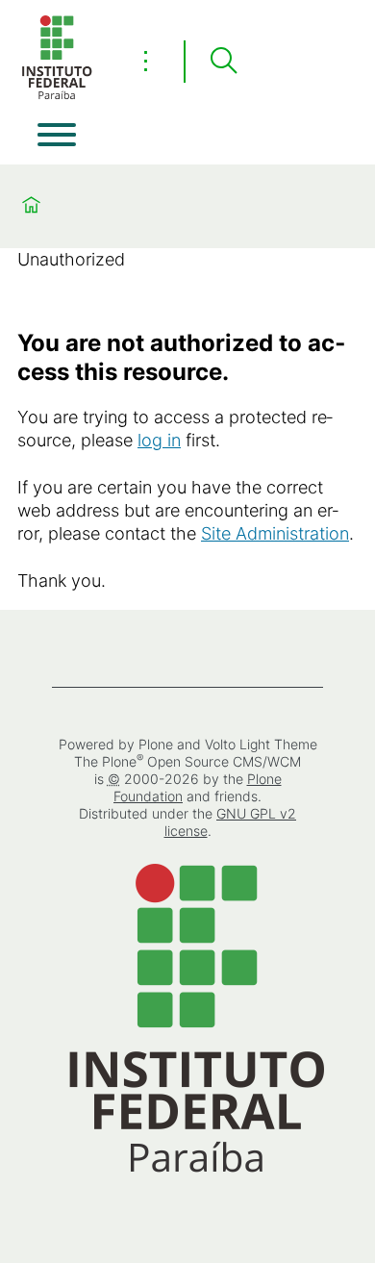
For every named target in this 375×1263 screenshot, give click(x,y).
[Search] (223, 62)
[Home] (56, 96)
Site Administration (275, 533)
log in (159, 440)
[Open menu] (57, 134)
